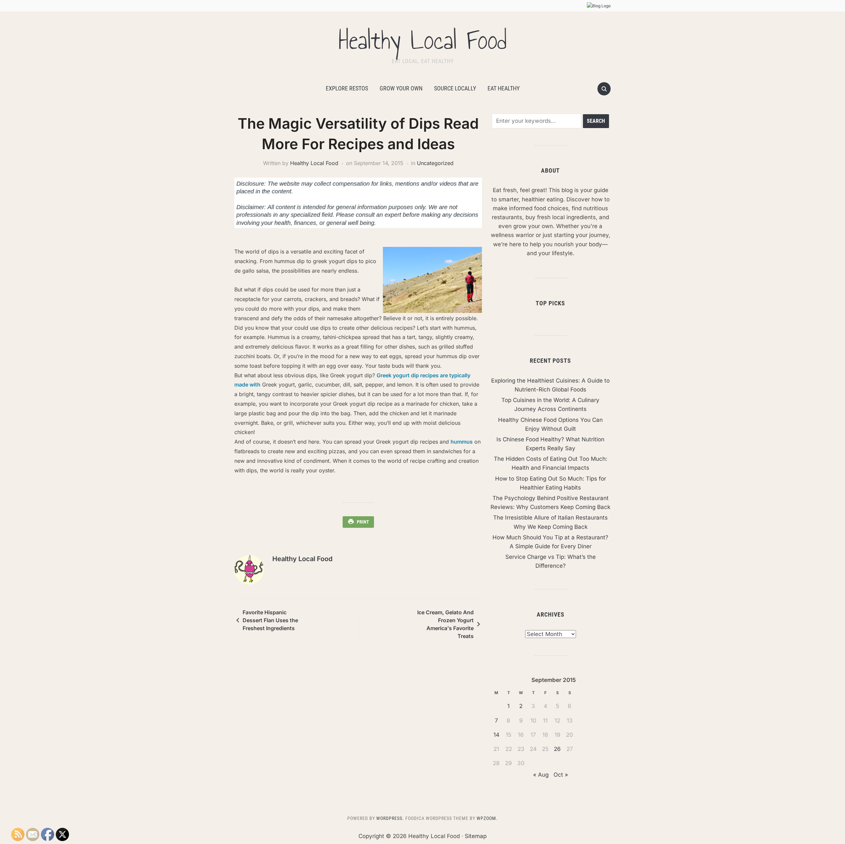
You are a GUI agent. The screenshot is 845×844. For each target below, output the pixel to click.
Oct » (561, 774)
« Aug (541, 774)
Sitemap (476, 836)
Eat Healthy (504, 88)
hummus (462, 441)
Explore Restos (347, 88)
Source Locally (455, 88)
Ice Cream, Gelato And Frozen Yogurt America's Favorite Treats (445, 624)
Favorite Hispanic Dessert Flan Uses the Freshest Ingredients (270, 620)
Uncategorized (435, 163)
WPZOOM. (487, 818)
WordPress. (390, 818)
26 (557, 749)
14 (496, 734)
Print (363, 521)
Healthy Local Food (422, 40)
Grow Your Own (401, 88)
